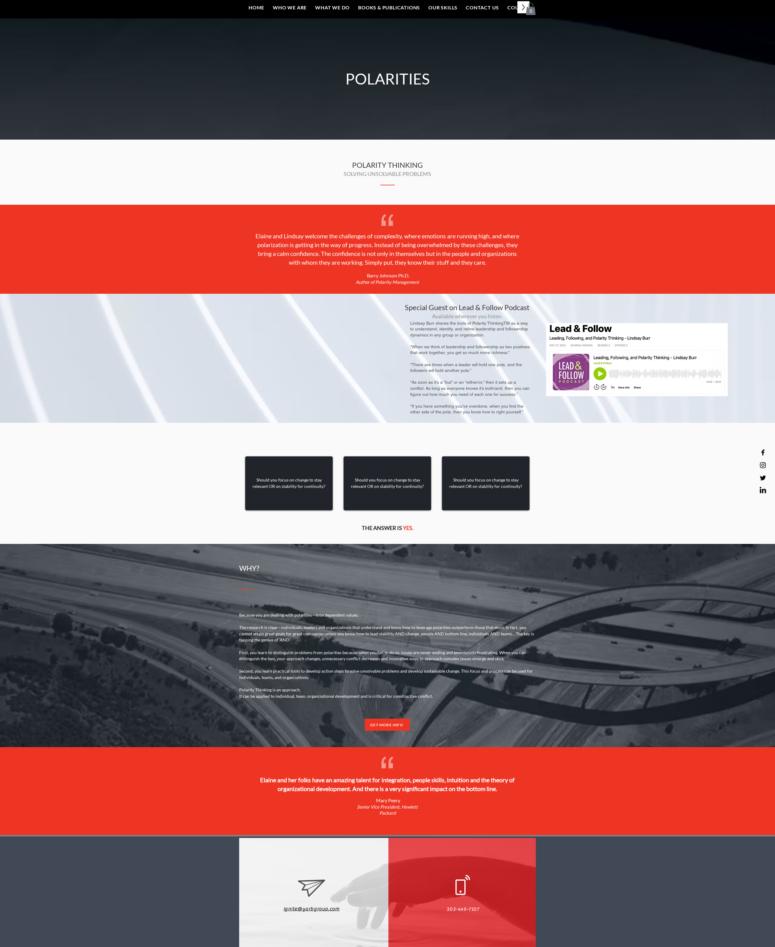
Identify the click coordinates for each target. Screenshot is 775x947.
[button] (531, 9)
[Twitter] (763, 478)
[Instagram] (763, 465)
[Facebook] (763, 452)
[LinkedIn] (763, 491)
